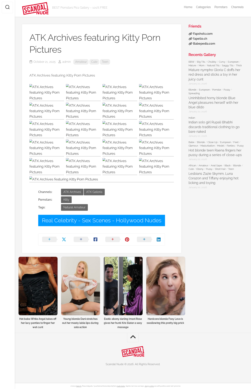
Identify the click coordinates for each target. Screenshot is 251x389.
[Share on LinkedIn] (149, 239)
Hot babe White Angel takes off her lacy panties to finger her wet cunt (37, 323)
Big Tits (201, 61)
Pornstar (216, 89)
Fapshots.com (203, 33)
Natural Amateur (74, 207)
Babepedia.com (204, 43)
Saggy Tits (227, 65)
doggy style (149, 386)
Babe (191, 142)
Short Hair (220, 169)
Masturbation (207, 145)
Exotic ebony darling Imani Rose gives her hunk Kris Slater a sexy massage (123, 323)
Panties (231, 145)
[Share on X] (54, 239)
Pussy (227, 89)
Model (220, 145)
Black (228, 165)
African (192, 165)
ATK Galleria (94, 192)
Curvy (222, 61)
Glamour (193, 145)
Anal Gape (216, 165)
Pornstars (220, 7)
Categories (203, 7)
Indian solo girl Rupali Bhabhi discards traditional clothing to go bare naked (214, 126)
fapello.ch (200, 38)
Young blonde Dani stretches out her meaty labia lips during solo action (80, 323)
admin (66, 62)
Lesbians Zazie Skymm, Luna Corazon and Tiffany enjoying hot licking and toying (214, 178)
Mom (202, 65)
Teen (105, 62)
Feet (236, 142)
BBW (191, 61)
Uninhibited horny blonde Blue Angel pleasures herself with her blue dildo (213, 102)
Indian (192, 117)
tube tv (78, 386)
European (233, 61)
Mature (192, 65)
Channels (237, 7)
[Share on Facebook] (86, 239)
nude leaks (121, 386)
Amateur (81, 62)
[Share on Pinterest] (117, 239)
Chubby (212, 61)
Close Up (212, 142)
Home (188, 7)
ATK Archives (72, 192)
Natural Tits (213, 65)
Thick (239, 65)
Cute (94, 62)
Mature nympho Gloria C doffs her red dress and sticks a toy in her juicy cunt (214, 74)
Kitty (66, 199)
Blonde (192, 89)
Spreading (194, 93)
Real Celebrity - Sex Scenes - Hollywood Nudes (101, 220)
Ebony (199, 169)
